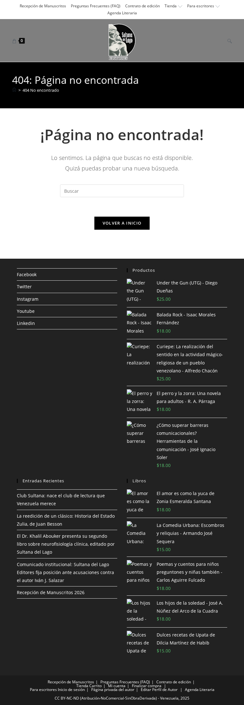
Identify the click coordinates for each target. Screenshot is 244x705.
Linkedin (26, 323)
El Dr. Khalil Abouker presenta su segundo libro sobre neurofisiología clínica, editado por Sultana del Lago (66, 544)
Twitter (24, 287)
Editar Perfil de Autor (159, 689)
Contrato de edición (142, 6)
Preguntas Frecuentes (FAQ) (95, 6)
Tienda (171, 6)
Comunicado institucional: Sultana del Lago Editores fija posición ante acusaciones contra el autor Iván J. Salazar (65, 572)
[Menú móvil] (220, 40)
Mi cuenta (116, 685)
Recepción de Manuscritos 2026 (51, 592)
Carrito (95, 685)
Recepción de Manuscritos (43, 6)
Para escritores (200, 6)
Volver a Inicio (122, 223)
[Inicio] (14, 90)
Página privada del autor (112, 689)
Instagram (27, 299)
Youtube (26, 311)
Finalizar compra (146, 685)
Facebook (27, 274)
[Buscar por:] (227, 40)
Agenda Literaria (122, 13)
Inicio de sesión (71, 689)
